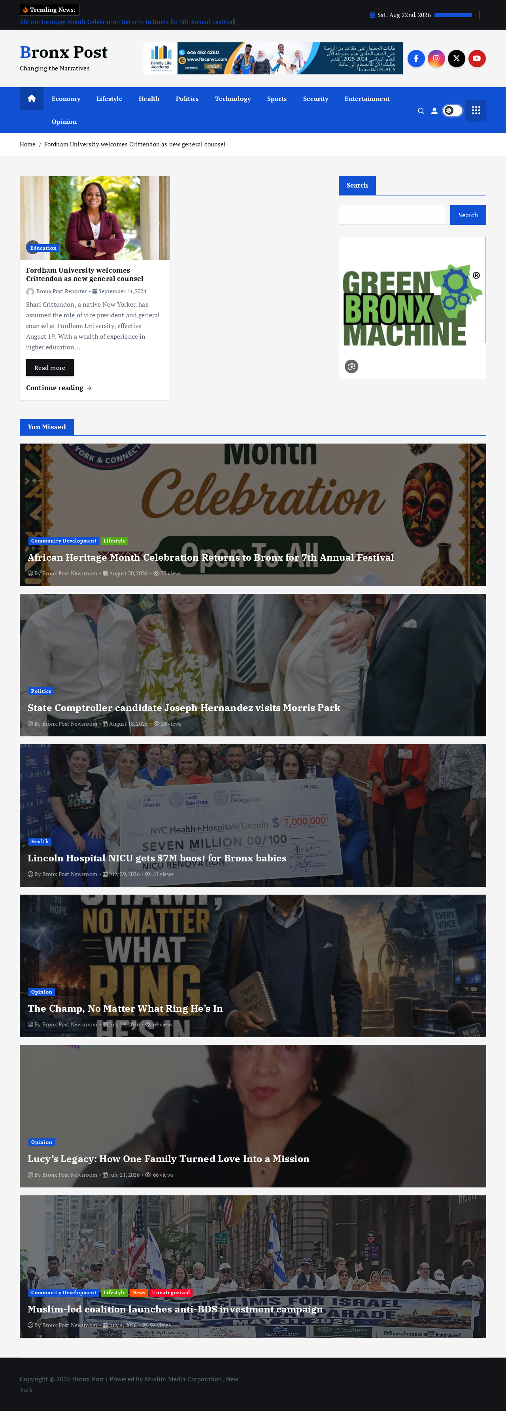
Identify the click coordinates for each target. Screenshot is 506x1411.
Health (149, 98)
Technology (233, 98)
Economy (66, 98)
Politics (187, 98)
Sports (277, 98)
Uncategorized (171, 1292)
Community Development (64, 541)
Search (357, 185)
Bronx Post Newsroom (69, 573)
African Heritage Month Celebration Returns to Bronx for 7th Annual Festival (127, 22)
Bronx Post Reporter (61, 291)
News (138, 1292)
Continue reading (56, 387)
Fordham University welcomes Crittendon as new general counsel (135, 144)
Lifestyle (109, 98)
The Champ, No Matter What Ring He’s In (125, 1008)
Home (28, 144)
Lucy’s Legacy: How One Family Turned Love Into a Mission (169, 1158)
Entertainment (367, 98)
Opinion (64, 121)
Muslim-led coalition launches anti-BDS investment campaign (175, 1309)
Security (315, 98)
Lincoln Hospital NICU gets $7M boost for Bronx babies (157, 858)
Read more (50, 367)
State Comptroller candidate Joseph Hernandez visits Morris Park (184, 707)
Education (43, 248)
